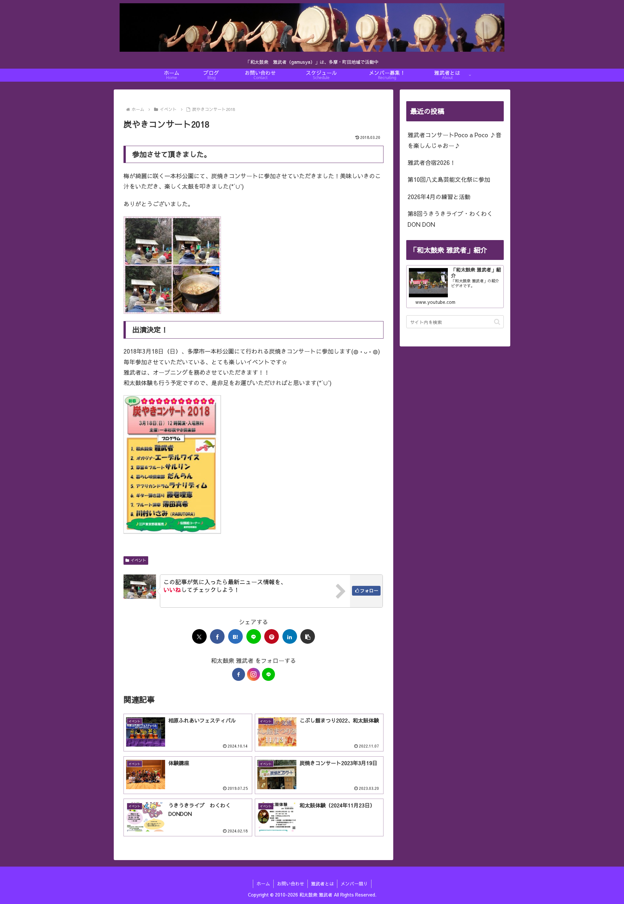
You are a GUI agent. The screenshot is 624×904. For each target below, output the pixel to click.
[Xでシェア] (199, 636)
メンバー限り (354, 883)
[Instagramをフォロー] (253, 674)
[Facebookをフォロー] (238, 674)
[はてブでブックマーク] (235, 636)
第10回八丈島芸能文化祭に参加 (449, 179)
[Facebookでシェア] (217, 636)
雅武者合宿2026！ (432, 162)
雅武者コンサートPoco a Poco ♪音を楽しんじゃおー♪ (454, 140)
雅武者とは (322, 883)
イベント (138, 560)
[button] (307, 636)
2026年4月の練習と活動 (439, 197)
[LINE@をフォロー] (268, 674)
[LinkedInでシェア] (289, 636)
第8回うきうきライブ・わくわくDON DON (450, 218)
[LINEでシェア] (253, 636)
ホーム (263, 883)
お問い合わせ (290, 883)
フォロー (369, 590)
